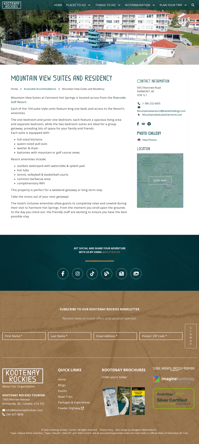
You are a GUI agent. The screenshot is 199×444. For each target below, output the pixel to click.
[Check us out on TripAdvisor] (143, 123)
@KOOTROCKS (111, 252)
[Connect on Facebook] (138, 123)
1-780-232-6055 (151, 103)
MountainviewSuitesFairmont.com (162, 114)
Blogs (61, 385)
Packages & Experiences (74, 402)
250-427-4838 (14, 414)
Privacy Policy (106, 429)
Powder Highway (69, 408)
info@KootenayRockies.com (24, 410)
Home (58, 5)
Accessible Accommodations (40, 89)
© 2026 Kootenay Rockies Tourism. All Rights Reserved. (69, 429)
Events (62, 391)
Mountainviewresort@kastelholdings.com (161, 111)
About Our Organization (18, 386)
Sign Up (191, 336)
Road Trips (65, 396)
